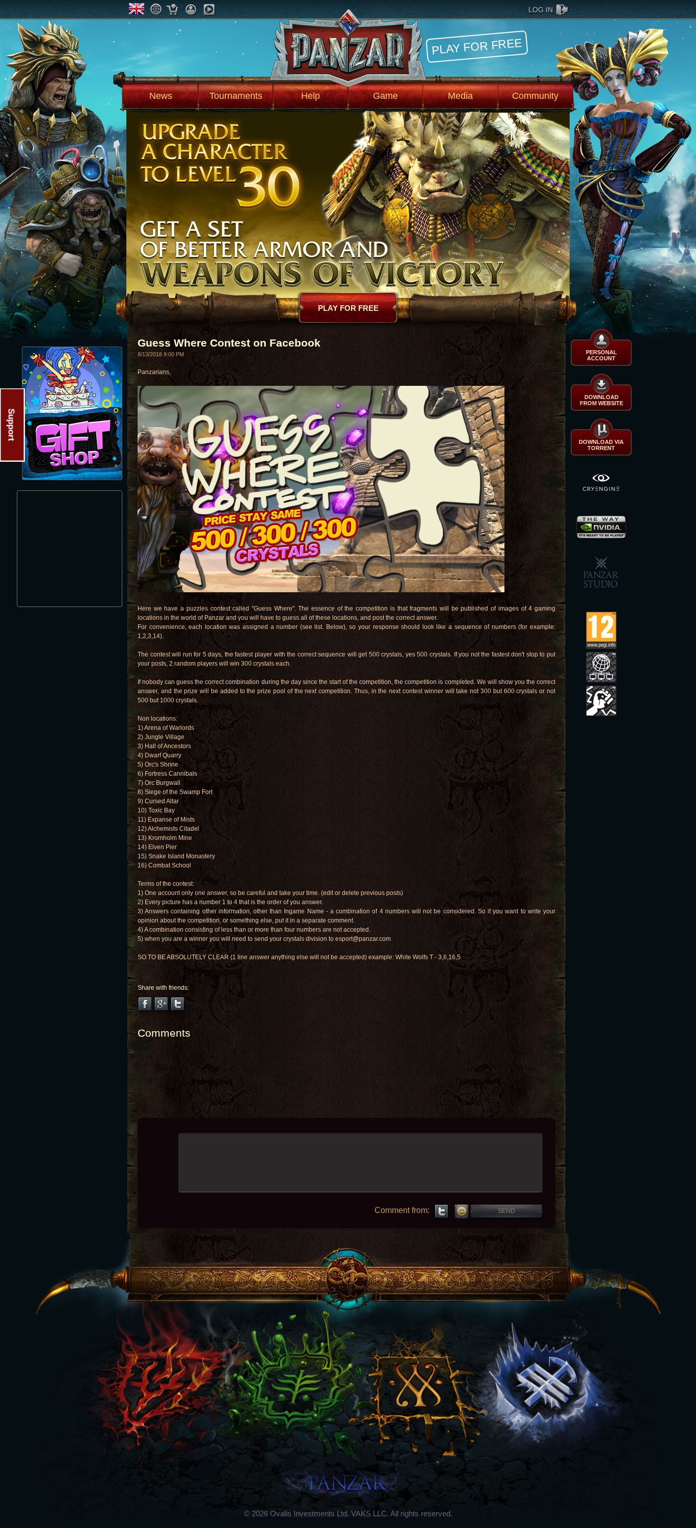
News (160, 96)
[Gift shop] (172, 9)
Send (506, 1211)
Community (535, 96)
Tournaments (235, 96)
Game (385, 96)
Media (460, 96)
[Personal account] (191, 9)
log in (540, 10)
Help (310, 96)
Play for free (477, 46)
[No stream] (209, 9)
